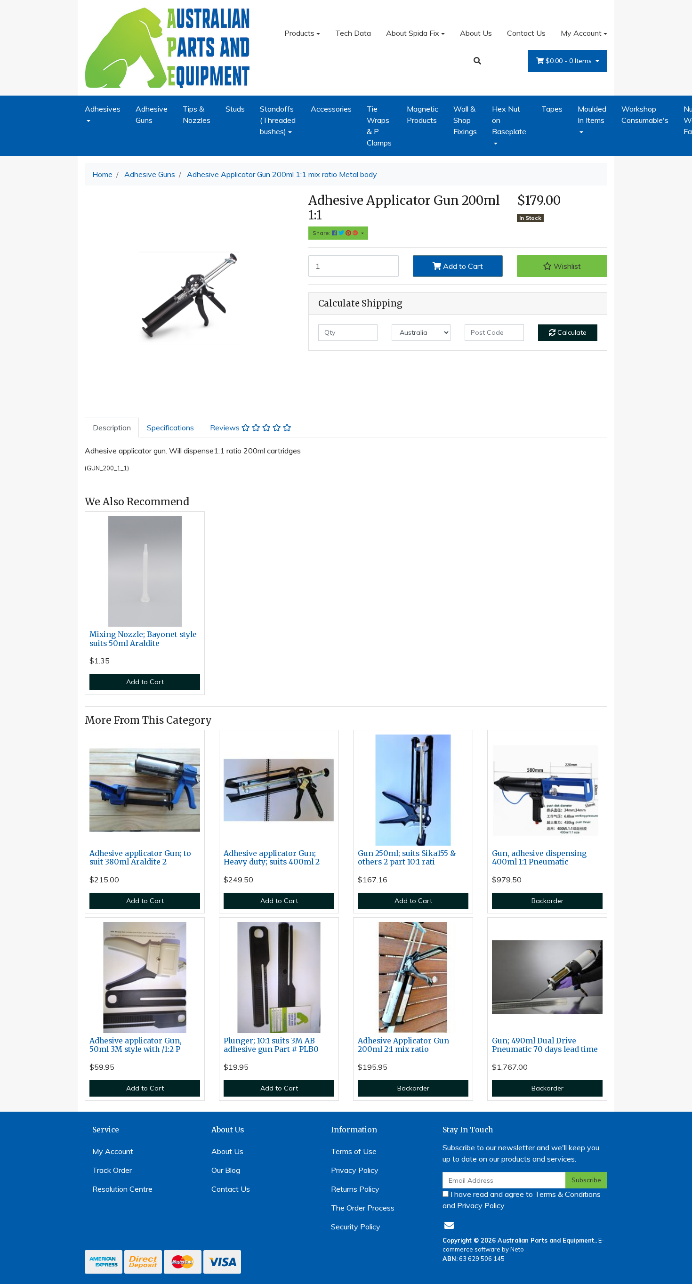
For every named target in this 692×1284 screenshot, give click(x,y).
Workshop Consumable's (644, 114)
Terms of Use (354, 1151)
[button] (562, 266)
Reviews (225, 427)
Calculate (571, 332)
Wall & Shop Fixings (465, 120)
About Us (476, 33)
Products (299, 33)
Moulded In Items (592, 114)
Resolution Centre (122, 1189)
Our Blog (225, 1170)
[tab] (112, 427)
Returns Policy (355, 1189)
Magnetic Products (422, 114)
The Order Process (362, 1207)
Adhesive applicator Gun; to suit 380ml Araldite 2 (140, 858)
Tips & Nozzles (196, 114)
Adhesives (103, 108)
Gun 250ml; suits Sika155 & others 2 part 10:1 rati (407, 858)
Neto (517, 1249)
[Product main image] (189, 298)
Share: (322, 232)
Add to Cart (462, 266)
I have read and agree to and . (522, 1199)
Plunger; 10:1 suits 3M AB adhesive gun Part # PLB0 (271, 1045)
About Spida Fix (412, 33)
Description (112, 427)
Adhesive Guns (152, 114)
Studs (235, 108)
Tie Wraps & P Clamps (379, 125)
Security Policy (355, 1226)
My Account (581, 33)
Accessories (331, 108)
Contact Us (526, 33)
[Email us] (449, 1225)
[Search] (477, 61)
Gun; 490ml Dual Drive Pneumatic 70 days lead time (545, 1045)
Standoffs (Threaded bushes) (278, 120)
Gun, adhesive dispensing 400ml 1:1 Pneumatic (539, 858)
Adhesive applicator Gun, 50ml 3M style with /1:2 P (135, 1045)
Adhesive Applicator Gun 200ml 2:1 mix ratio (403, 1045)
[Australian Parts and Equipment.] (167, 46)
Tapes (552, 108)
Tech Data (353, 33)
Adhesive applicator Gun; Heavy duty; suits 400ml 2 (272, 858)
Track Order (112, 1170)
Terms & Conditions (568, 1194)
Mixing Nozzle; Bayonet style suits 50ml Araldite (143, 639)
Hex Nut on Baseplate (509, 120)
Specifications (170, 427)
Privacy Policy (354, 1170)
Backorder (547, 900)
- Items (570, 61)
